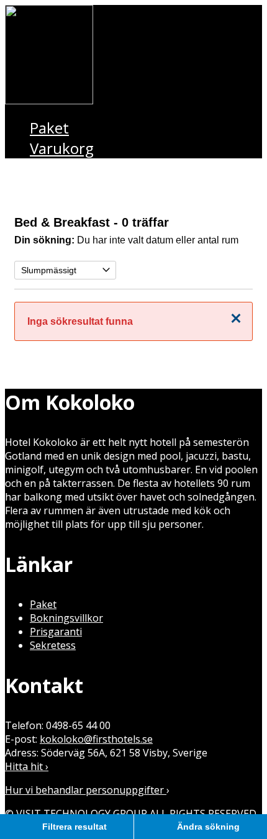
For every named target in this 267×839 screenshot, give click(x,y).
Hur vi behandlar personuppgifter (85, 790)
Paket (43, 604)
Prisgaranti (56, 631)
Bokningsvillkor (66, 618)
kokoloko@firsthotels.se (96, 739)
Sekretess (53, 645)
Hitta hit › (26, 766)
